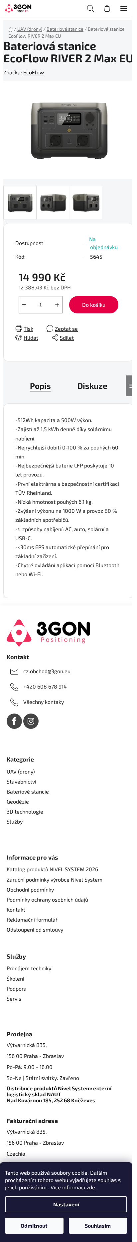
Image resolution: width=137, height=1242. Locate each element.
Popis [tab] (40, 385)
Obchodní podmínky (30, 889)
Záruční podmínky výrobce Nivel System (54, 879)
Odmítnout (34, 1225)
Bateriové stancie (28, 791)
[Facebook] (14, 721)
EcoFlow (33, 72)
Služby (15, 821)
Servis (14, 998)
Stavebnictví (21, 781)
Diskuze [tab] (92, 385)
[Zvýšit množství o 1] (57, 304)
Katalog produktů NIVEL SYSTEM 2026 (52, 869)
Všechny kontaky (43, 702)
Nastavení (66, 1204)
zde (90, 1187)
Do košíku (93, 304)
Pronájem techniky (29, 968)
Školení (15, 978)
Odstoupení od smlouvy (35, 929)
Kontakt (16, 909)
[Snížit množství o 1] (24, 304)
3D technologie (25, 811)
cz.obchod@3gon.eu (46, 671)
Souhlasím (98, 1225)
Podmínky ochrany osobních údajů (47, 899)
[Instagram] (31, 721)
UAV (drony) (21, 771)
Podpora (17, 988)
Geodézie (18, 801)
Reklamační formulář (32, 919)
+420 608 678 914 (45, 686)
